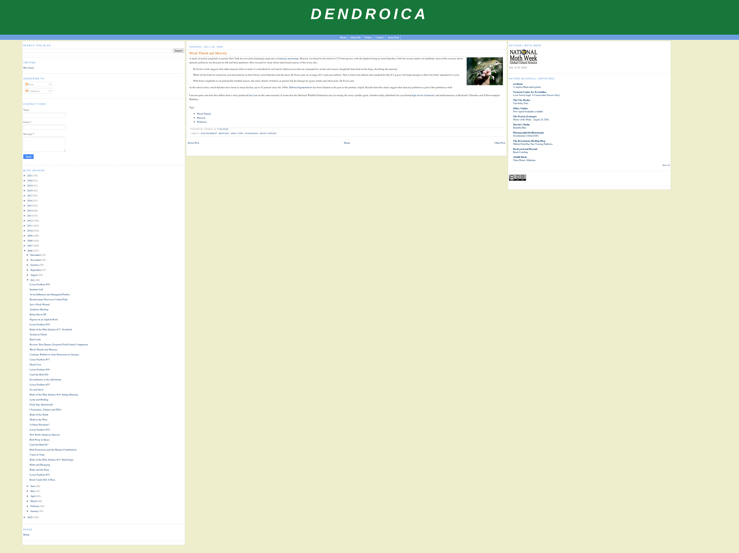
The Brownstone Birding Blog (529, 141)
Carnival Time (37, 454)
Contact (379, 37)
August (34, 275)
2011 (30, 225)
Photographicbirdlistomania (528, 132)
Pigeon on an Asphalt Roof (44, 319)
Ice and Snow (36, 389)
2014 (30, 210)
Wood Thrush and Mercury (44, 349)
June (33, 486)
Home (343, 37)
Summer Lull (36, 289)
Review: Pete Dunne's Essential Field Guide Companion (59, 344)
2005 (30, 517)
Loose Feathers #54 (40, 429)
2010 (30, 230)
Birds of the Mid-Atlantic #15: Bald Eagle (52, 459)
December (35, 255)
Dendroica (369, 13)
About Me (355, 37)
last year (253, 95)
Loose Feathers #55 (40, 384)
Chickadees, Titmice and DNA (45, 409)
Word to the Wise (39, 419)
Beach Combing (520, 152)
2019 (30, 185)
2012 (30, 220)
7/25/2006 (222, 129)
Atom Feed (393, 37)
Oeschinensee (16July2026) (525, 135)
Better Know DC (38, 314)
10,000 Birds (520, 157)
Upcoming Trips (520, 103)
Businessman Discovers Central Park (49, 299)
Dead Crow (35, 364)
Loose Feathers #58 (40, 324)
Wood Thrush (204, 113)
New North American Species (45, 434)
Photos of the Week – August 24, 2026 (531, 119)
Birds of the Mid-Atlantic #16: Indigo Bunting (54, 394)
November (36, 260)
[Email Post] (229, 129)
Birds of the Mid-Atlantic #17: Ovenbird (51, 329)
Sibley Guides (520, 108)
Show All (666, 165)
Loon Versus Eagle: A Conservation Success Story (536, 95)
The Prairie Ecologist (525, 116)
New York (237, 133)
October (34, 265)
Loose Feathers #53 (40, 474)
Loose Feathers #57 (40, 359)
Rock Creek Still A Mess (42, 479)
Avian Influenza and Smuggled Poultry (50, 294)
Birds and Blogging (40, 464)
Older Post (500, 142)
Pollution (202, 121)
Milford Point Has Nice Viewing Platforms (533, 143)
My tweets (28, 67)
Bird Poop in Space (40, 439)
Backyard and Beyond (525, 149)
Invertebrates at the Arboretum (45, 379)
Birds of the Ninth (39, 414)
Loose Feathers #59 (40, 284)
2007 (30, 245)
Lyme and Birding (39, 399)
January (34, 511)
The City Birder (521, 100)
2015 (30, 205)
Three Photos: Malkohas (524, 160)
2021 (30, 175)
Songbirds (251, 133)
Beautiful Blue (519, 127)
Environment (209, 133)
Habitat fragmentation (300, 87)
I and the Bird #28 (39, 374)
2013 (30, 215)
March (34, 501)
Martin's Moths (521, 124)
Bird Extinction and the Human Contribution (53, 449)
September (36, 270)
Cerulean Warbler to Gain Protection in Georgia (54, 354)
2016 (30, 200)
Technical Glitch (38, 334)
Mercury (201, 117)
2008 (30, 240)
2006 (30, 250)
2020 (30, 180)
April (33, 496)
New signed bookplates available (528, 111)
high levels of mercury (423, 95)
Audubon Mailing (39, 309)
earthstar (518, 84)
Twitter (368, 37)
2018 (30, 190)
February (35, 506)
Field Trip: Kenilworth (41, 404)
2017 (30, 195)
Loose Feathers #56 (40, 369)
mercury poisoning (288, 58)
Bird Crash (35, 339)
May (33, 491)
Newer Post (193, 142)
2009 (30, 235)
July (32, 280)
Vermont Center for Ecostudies (529, 92)
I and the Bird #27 (39, 444)
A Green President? (39, 424)
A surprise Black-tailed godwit (527, 86)
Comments (34, 91)
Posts (31, 84)
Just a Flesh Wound (40, 304)
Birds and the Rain (39, 469)
